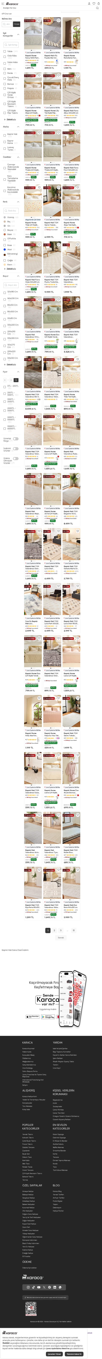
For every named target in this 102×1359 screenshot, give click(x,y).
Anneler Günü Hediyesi (30, 1230)
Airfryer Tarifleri (58, 1198)
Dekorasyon (57, 1208)
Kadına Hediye (27, 1250)
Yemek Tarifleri (58, 1195)
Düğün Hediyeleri (28, 1221)
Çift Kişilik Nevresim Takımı (32, 1173)
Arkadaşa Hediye (28, 1201)
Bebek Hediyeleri (28, 1204)
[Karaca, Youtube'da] (39, 1287)
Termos (25, 1180)
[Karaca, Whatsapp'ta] (60, 1287)
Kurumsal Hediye (28, 1208)
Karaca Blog (57, 1191)
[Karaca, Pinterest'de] (49, 1287)
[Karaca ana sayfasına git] (33, 1277)
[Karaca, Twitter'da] (44, 1287)
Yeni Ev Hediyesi (28, 1247)
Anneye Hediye (27, 1191)
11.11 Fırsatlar (26, 1256)
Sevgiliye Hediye (28, 1198)
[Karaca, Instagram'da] (28, 1287)
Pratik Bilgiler (57, 1201)
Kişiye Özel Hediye (29, 1224)
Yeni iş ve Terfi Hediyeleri (31, 1217)
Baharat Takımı (27, 1177)
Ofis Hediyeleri (27, 1211)
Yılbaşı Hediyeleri (28, 1234)
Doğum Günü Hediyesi (30, 1214)
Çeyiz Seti (26, 1227)
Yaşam (55, 1204)
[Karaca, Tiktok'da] (34, 1287)
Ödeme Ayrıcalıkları (29, 1268)
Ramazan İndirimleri (29, 1240)
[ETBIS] (26, 1309)
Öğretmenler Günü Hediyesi (32, 1237)
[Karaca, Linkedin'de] (55, 1287)
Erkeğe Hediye (27, 1253)
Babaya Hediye (27, 1195)
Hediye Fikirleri (58, 1211)
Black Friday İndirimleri (30, 1243)
